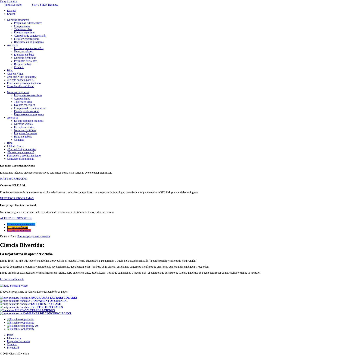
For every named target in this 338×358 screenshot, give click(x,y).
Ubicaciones (14, 338)
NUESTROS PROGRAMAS (17, 198)
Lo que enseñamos (17, 227)
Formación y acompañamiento (24, 83)
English (11, 13)
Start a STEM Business (45, 4)
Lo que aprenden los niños (28, 48)
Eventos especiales (24, 32)
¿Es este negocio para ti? (20, 79)
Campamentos (22, 26)
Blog (9, 70)
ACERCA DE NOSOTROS (16, 218)
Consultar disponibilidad (20, 86)
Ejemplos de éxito (24, 54)
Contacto (19, 67)
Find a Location (13, 4)
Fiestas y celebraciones (26, 38)
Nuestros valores (23, 51)
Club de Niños (15, 73)
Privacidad (13, 347)
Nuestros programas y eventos (33, 236)
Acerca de (12, 45)
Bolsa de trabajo (23, 64)
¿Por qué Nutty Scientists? (21, 76)
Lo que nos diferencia (19, 230)
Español (11, 10)
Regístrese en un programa (29, 41)
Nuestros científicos (25, 57)
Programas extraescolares (28, 22)
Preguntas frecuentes (25, 60)
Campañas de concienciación (30, 35)
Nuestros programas (18, 19)
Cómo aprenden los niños (21, 224)
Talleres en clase (23, 29)
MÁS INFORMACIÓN (13, 178)
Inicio (10, 334)
